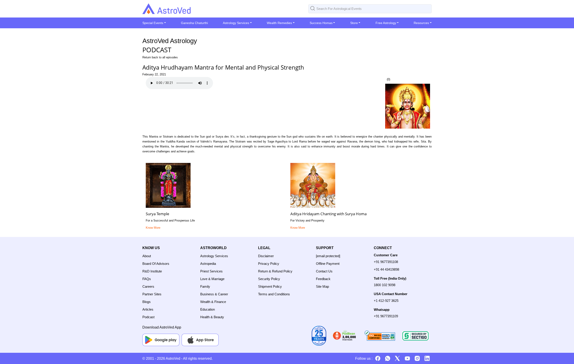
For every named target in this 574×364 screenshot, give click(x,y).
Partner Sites (151, 294)
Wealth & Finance (213, 302)
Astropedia (208, 263)
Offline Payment (327, 263)
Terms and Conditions (274, 294)
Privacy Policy (268, 263)
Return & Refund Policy (275, 271)
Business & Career (214, 294)
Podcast (148, 317)
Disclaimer (266, 256)
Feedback (323, 279)
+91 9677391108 (386, 262)
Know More (153, 227)
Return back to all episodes (160, 57)
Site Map (322, 286)
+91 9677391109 (386, 316)
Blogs (146, 302)
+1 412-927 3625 (386, 301)
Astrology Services (214, 256)
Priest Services (211, 271)
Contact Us (324, 271)
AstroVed (173, 358)
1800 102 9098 (384, 285)
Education (207, 309)
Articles (147, 309)
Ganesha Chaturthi (194, 23)
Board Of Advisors (155, 263)
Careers (148, 286)
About (146, 256)
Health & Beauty (212, 317)
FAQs (146, 279)
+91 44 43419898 (386, 269)
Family (205, 286)
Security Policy (269, 279)
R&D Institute (152, 271)
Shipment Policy (270, 286)
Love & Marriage (212, 279)
